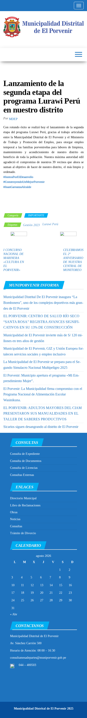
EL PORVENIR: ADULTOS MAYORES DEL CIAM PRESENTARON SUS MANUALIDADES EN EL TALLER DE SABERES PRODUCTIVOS (42, 413)
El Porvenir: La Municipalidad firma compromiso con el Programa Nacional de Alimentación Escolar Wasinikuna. (42, 394)
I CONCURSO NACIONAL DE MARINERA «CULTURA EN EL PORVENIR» (13, 260)
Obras (13, 512)
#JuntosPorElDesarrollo (18, 177)
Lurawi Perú (50, 224)
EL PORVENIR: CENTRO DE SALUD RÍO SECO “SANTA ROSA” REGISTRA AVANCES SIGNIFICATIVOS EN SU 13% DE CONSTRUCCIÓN (41, 321)
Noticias (15, 519)
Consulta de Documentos (25, 461)
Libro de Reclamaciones (25, 505)
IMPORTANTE (36, 215)
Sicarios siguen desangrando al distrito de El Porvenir (40, 427)
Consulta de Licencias (23, 467)
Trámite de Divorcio (23, 533)
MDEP (13, 119)
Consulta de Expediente (25, 453)
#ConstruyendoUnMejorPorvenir (24, 182)
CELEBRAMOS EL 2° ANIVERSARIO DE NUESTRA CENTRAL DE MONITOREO (73, 260)
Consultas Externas (22, 475)
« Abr (13, 614)
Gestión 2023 (31, 225)
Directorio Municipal (23, 498)
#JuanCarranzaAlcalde (17, 187)
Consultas (16, 526)
